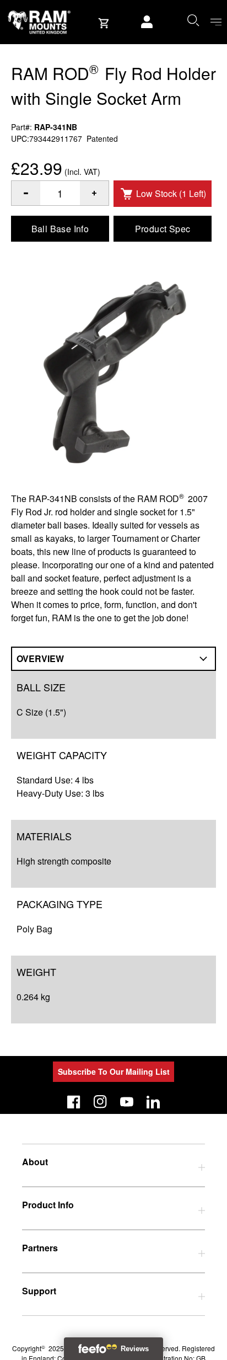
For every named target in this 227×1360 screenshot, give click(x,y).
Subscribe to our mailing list (114, 1071)
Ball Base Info (60, 228)
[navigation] (215, 22)
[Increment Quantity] (26, 193)
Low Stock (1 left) (171, 193)
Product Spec (163, 228)
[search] (193, 20)
